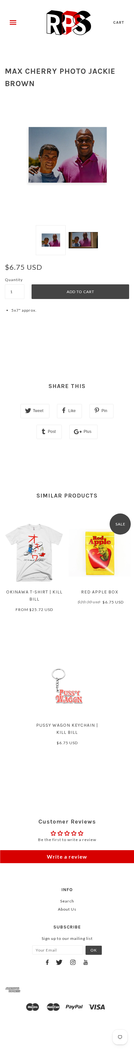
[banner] (69, 22)
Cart (118, 22)
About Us (67, 909)
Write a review (67, 856)
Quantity (14, 279)
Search (67, 901)
